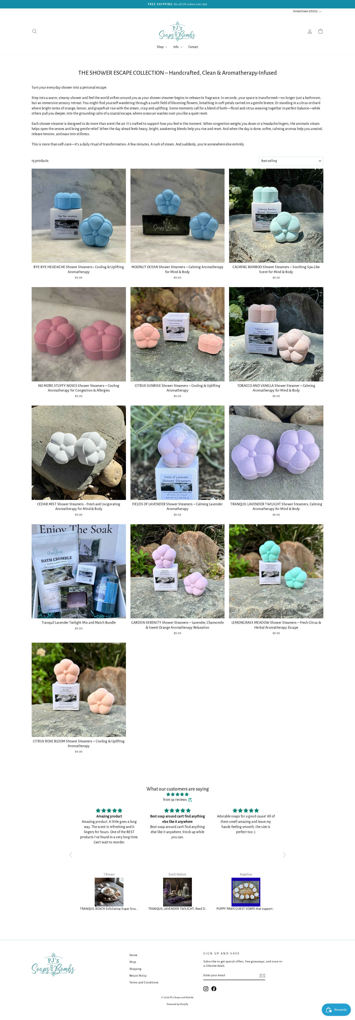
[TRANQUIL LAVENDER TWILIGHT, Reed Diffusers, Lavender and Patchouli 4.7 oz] (109, 892)
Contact (193, 47)
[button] (72, 855)
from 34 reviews (175, 800)
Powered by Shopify (177, 1004)
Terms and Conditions (144, 982)
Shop (160, 47)
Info (176, 47)
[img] (177, 794)
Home (133, 955)
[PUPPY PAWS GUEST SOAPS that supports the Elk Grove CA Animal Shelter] (177, 892)
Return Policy (138, 975)
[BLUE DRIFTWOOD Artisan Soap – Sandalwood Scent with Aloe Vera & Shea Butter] (246, 892)
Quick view (79, 258)
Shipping (135, 968)
